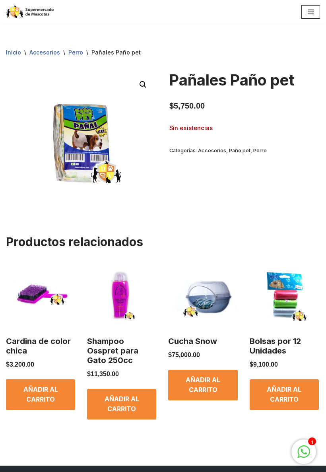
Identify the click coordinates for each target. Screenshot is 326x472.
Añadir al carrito (40, 394)
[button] (143, 85)
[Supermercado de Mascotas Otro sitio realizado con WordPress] (30, 12)
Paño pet (239, 150)
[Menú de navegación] (310, 12)
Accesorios (44, 52)
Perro (75, 52)
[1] (303, 456)
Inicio (13, 52)
